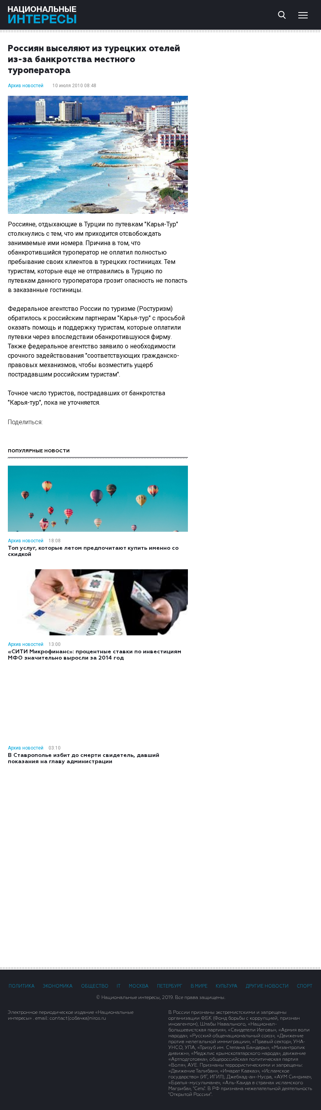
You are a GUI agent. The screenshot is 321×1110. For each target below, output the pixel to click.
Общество (94, 986)
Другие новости (267, 986)
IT (119, 986)
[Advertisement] (160, 865)
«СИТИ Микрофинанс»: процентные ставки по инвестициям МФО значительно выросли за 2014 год (94, 655)
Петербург (169, 986)
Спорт (304, 986)
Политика (21, 986)
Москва (138, 986)
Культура (226, 986)
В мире (199, 986)
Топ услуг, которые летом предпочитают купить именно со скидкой (93, 551)
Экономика (57, 986)
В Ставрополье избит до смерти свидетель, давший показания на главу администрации (83, 758)
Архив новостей (25, 85)
